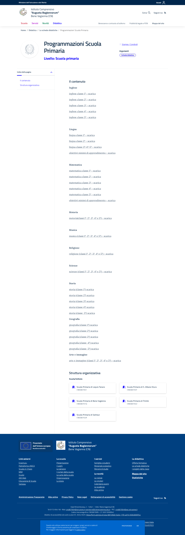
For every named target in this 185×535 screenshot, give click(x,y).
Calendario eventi (101, 483)
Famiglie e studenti (102, 462)
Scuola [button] (24, 23)
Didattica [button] (57, 23)
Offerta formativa (139, 462)
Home (23, 30)
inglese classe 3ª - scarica (82, 105)
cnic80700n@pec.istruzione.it (126, 509)
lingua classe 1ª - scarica (82, 135)
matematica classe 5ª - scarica (85, 194)
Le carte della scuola (65, 474)
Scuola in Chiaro (25, 468)
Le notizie (98, 477)
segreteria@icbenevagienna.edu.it (97, 509)
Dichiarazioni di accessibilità (103, 496)
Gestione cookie (126, 496)
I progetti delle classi (140, 468)
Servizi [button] (35, 23)
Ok (138, 526)
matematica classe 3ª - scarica (85, 182)
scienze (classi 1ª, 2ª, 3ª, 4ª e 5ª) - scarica (90, 271)
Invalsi (21, 474)
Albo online (99, 489)
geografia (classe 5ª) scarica (84, 348)
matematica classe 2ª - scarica (85, 176)
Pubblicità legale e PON (139, 23)
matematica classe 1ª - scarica (85, 170)
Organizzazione (63, 477)
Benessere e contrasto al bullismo (111, 23)
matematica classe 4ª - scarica (85, 188)
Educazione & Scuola (27, 480)
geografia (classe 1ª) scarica (83, 324)
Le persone (61, 468)
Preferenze (127, 526)
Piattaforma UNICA (27, 465)
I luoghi (60, 465)
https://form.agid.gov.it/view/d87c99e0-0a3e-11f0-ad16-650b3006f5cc (113, 514)
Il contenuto (25, 80)
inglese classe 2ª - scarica (82, 99)
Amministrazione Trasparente (31, 496)
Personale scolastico (102, 465)
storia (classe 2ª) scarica (81, 295)
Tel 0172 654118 (54, 509)
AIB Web (22, 477)
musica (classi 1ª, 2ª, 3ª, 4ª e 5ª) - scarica (90, 236)
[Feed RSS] (165, 13)
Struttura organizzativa (29, 85)
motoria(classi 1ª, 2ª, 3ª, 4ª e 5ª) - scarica (90, 218)
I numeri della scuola (65, 471)
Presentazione (62, 462)
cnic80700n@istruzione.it (75, 509)
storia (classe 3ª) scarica (81, 301)
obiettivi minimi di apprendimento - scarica (92, 152)
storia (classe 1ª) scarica (81, 289)
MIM (21, 471)
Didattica (32, 30)
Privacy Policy (67, 496)
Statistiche (137, 477)
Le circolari (98, 480)
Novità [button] (45, 23)
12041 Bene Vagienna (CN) (104, 507)
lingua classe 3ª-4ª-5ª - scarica (85, 147)
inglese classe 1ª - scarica (82, 93)
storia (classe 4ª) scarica (81, 307)
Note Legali (82, 496)
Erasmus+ (23, 462)
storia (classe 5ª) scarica (82, 313)
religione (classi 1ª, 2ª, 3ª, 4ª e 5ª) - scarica (91, 253)
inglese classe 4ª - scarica (82, 111)
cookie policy (80, 529)
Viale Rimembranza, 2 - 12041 (82, 507)
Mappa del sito (158, 23)
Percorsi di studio (101, 468)
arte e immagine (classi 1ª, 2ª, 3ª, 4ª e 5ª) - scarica (95, 360)
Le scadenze (99, 486)
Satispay (22, 484)
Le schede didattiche (48, 30)
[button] (36, 72)
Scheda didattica (127, 55)
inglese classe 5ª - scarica (82, 117)
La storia (60, 480)
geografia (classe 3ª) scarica (83, 336)
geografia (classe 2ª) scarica (83, 330)
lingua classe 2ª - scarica (82, 141)
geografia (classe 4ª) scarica (84, 342)
